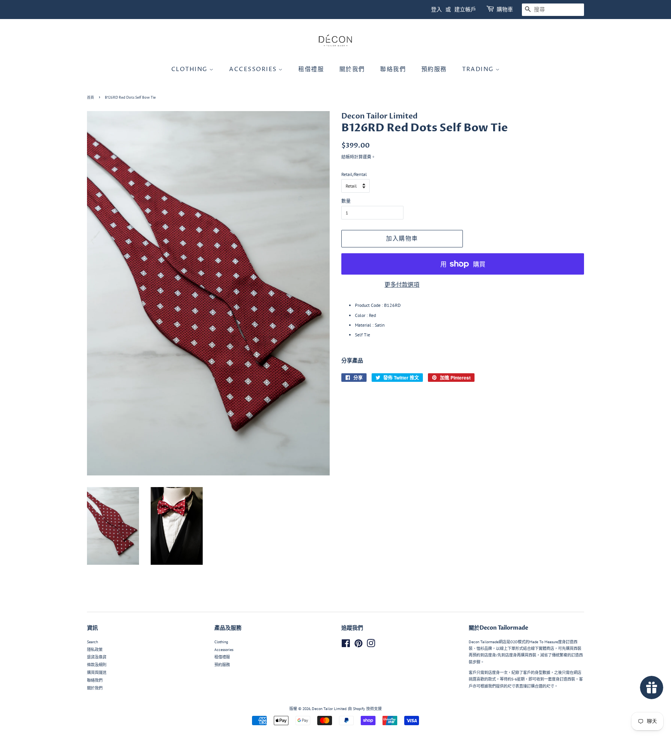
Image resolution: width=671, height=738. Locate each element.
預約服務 (434, 69)
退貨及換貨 (96, 657)
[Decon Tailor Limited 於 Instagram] (371, 645)
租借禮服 (311, 69)
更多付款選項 (401, 284)
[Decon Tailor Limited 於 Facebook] (345, 645)
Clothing (190, 69)
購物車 (505, 9)
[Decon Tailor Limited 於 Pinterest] (358, 645)
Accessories (253, 69)
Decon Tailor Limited (329, 708)
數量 (346, 201)
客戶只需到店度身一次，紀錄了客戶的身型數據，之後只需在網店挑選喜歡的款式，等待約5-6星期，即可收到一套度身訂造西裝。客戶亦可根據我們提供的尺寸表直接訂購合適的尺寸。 (526, 679)
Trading (478, 69)
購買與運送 (96, 672)
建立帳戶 (465, 9)
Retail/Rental (354, 174)
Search (92, 641)
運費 (367, 157)
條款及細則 (96, 664)
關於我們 (352, 69)
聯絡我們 (393, 69)
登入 (436, 9)
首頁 (90, 97)
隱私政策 (95, 649)
